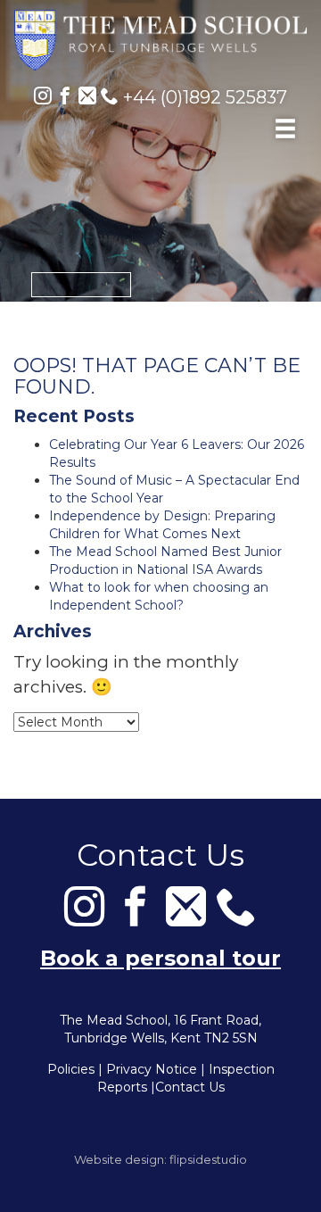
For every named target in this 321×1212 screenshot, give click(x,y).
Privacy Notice (151, 1069)
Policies (71, 1069)
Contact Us (190, 1087)
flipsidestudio (208, 1159)
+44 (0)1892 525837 (203, 97)
